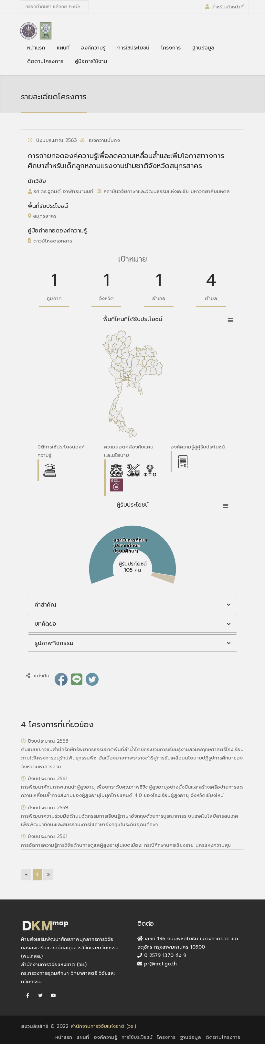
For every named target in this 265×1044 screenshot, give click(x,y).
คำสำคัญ (45, 604)
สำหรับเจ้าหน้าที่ (227, 6)
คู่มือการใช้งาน (91, 61)
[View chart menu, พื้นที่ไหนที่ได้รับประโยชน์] (230, 320)
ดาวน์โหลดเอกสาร (51, 240)
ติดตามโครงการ (45, 61)
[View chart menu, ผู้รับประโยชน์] (225, 506)
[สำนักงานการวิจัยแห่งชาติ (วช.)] (45, 30)
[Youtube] (53, 996)
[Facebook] (27, 996)
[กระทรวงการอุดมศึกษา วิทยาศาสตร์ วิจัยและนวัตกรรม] (28, 30)
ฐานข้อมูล (203, 48)
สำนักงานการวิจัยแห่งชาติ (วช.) (103, 1026)
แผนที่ (63, 48)
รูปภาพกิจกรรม (54, 643)
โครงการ (171, 48)
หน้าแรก (36, 48)
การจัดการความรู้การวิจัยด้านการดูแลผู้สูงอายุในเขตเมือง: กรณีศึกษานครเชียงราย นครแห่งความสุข (126, 845)
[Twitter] (40, 996)
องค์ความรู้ (93, 48)
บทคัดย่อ (45, 623)
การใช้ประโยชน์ (133, 48)
